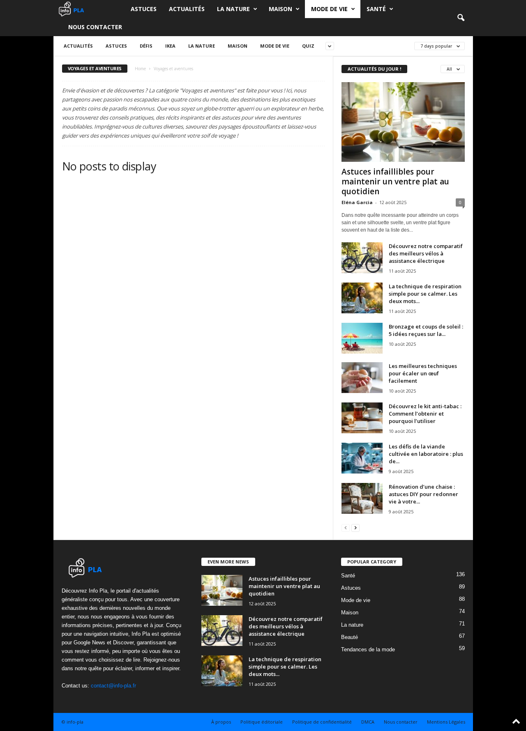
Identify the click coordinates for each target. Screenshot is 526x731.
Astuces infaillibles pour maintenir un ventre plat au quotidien (395, 181)
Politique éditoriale (261, 722)
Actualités (187, 9)
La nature (233, 9)
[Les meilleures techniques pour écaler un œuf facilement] (362, 377)
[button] (461, 18)
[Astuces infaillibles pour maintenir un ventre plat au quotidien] (403, 122)
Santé (376, 9)
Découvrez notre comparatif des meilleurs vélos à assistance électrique (426, 253)
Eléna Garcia (357, 202)
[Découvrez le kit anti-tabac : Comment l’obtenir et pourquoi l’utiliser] (362, 417)
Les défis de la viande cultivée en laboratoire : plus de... (426, 454)
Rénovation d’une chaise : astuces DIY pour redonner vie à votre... (423, 494)
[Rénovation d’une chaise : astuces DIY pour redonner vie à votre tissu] (362, 498)
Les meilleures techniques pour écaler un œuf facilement (423, 373)
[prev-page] (345, 527)
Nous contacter (95, 27)
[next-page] (355, 527)
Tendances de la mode (368, 649)
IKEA (170, 46)
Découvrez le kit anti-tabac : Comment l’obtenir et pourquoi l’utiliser (425, 413)
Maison (280, 9)
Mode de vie (329, 9)
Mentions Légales (446, 722)
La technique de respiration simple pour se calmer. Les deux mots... (425, 294)
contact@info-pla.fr (113, 686)
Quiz (308, 46)
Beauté (349, 637)
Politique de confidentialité (322, 722)
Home (140, 68)
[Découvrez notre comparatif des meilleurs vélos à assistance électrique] (362, 257)
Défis (146, 46)
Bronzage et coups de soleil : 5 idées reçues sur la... (426, 330)
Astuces (144, 9)
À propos (221, 722)
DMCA (367, 722)
